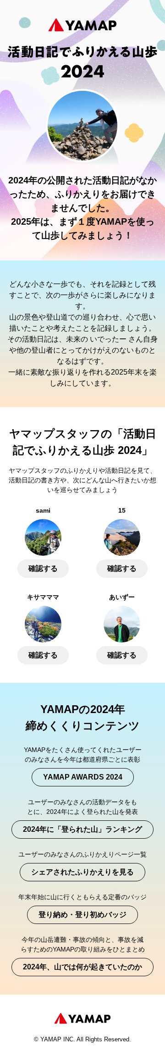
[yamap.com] (82, 1018)
